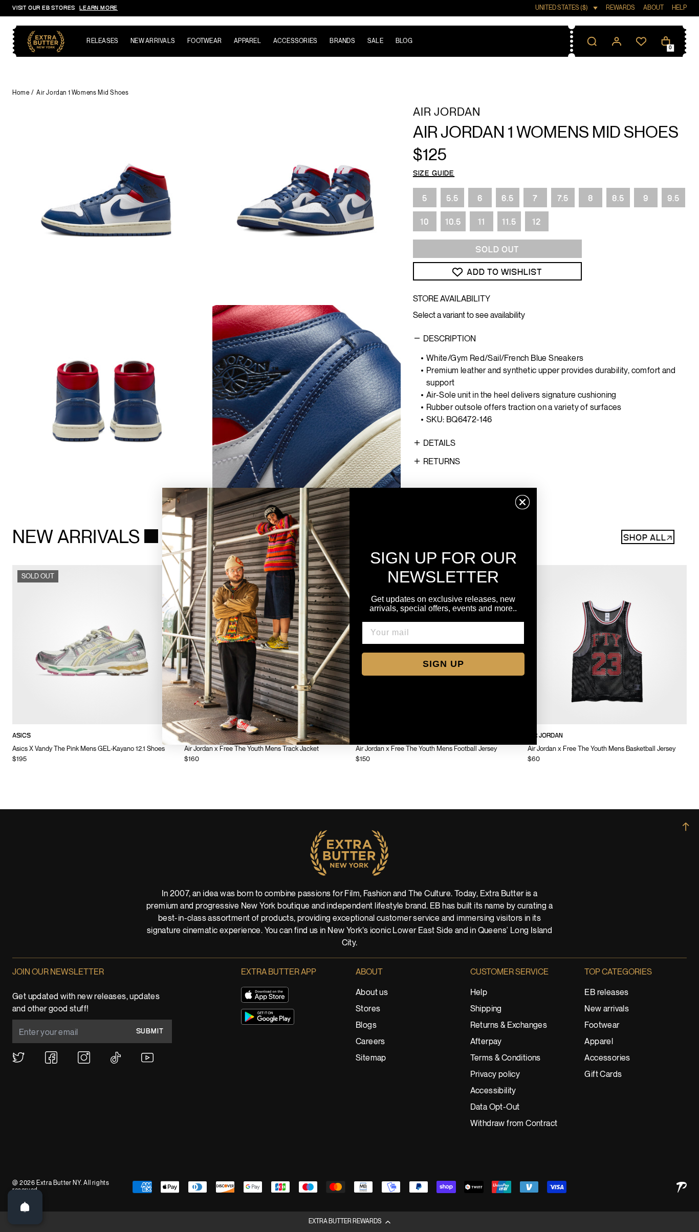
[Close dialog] (522, 502)
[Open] (25, 1207)
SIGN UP (443, 664)
